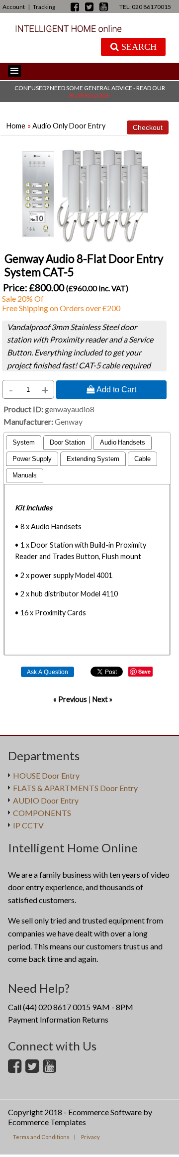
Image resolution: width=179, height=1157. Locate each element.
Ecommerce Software (105, 1112)
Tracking (44, 6)
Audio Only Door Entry (68, 125)
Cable (142, 459)
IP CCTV (28, 825)
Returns (95, 1019)
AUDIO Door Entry (46, 800)
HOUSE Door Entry (46, 775)
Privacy (90, 1137)
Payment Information (44, 1019)
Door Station (67, 442)
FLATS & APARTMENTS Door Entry (75, 788)
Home (15, 125)
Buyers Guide (89, 95)
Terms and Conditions (41, 1137)
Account (13, 6)
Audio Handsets (122, 442)
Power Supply (32, 459)
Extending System (93, 459)
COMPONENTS (42, 812)
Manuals (24, 475)
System (23, 442)
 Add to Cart (111, 389)
